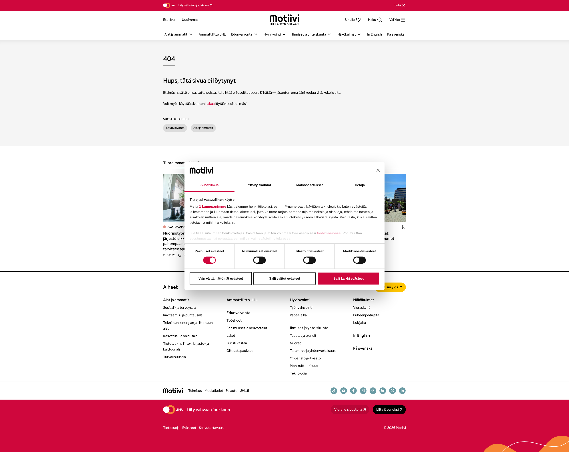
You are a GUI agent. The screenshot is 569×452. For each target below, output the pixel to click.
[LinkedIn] (402, 390)
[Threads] (373, 390)
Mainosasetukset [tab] (309, 185)
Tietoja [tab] (359, 185)
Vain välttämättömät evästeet (220, 278)
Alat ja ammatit (203, 128)
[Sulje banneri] (378, 170)
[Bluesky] (382, 390)
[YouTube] (343, 390)
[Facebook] (353, 390)
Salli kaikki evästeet (348, 278)
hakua (210, 104)
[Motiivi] (284, 19)
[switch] (259, 260)
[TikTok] (333, 390)
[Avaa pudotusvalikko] (190, 34)
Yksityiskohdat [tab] (259, 185)
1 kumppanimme (212, 206)
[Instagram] (363, 390)
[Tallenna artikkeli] (403, 227)
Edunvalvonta (175, 128)
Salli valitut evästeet (284, 278)
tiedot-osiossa (329, 233)
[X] (392, 390)
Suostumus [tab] (209, 185)
